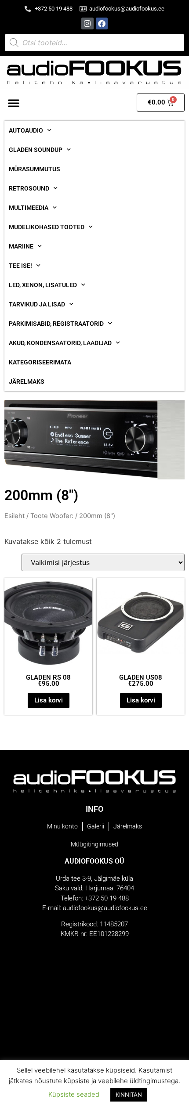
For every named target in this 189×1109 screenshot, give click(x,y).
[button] (13, 103)
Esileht (14, 516)
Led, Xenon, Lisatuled (43, 284)
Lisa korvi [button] (48, 700)
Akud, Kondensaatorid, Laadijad (60, 342)
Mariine (21, 246)
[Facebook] (102, 23)
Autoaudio (26, 130)
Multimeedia (28, 207)
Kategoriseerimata (40, 362)
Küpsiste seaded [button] (73, 1094)
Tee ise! (20, 265)
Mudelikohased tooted (46, 226)
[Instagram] (87, 23)
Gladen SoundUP (35, 149)
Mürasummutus (34, 169)
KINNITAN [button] (129, 1094)
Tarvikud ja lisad (37, 304)
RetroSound (29, 188)
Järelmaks (26, 381)
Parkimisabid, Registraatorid (56, 323)
